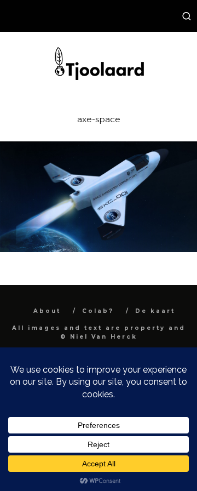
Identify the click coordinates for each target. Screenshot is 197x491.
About (47, 311)
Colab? (98, 311)
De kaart (155, 311)
